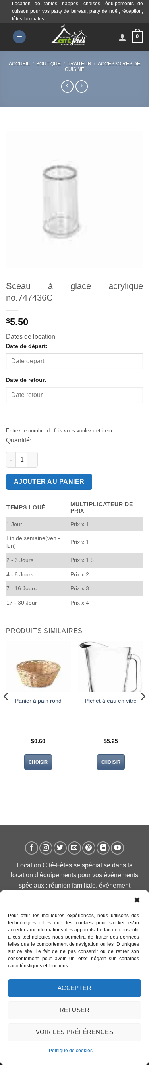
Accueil (19, 64)
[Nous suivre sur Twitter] (60, 848)
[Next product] (67, 86)
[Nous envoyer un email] (74, 848)
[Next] (142, 712)
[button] (137, 900)
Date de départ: (27, 346)
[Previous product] (81, 86)
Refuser (74, 1009)
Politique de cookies (71, 1050)
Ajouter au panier (49, 481)
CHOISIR (38, 762)
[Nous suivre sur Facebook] (31, 848)
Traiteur (79, 64)
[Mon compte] (122, 37)
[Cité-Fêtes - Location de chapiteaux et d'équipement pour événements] (69, 37)
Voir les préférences (74, 1031)
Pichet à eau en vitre (111, 701)
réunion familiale (72, 885)
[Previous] (6, 712)
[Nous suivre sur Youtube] (117, 848)
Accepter (75, 987)
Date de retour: (26, 380)
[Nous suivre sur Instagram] (45, 848)
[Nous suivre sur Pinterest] (88, 848)
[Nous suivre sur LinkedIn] (103, 848)
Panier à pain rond (38, 701)
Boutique (48, 64)
